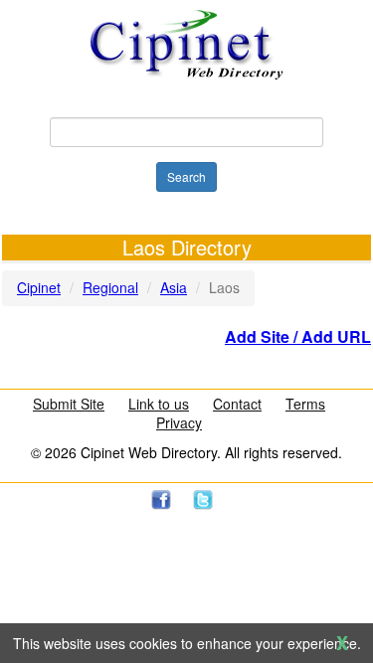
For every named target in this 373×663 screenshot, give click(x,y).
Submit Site (68, 404)
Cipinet (39, 287)
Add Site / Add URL (298, 336)
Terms (305, 404)
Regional (110, 287)
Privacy (179, 422)
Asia (173, 287)
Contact (237, 404)
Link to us (158, 404)
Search (186, 176)
